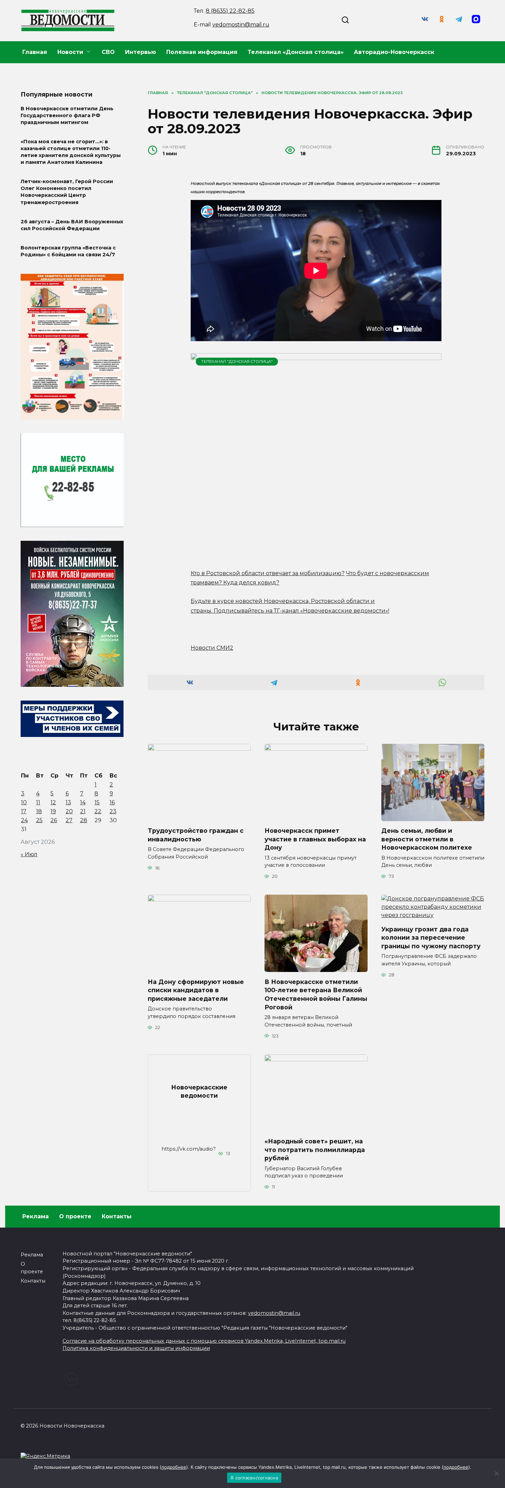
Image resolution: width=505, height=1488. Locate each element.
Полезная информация (201, 52)
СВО (108, 52)
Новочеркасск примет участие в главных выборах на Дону (315, 839)
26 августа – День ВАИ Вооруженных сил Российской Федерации (72, 225)
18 (39, 811)
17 (23, 811)
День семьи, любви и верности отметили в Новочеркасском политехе (426, 839)
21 (83, 811)
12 (53, 802)
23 (113, 811)
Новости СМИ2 (212, 648)
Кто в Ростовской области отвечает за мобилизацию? (268, 573)
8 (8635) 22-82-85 (230, 11)
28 (83, 820)
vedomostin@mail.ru (240, 24)
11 (38, 802)
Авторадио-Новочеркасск (394, 52)
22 (97, 811)
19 (53, 811)
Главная (34, 52)
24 (24, 820)
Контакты (117, 1216)
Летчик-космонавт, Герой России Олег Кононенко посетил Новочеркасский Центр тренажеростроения (67, 192)
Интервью (140, 52)
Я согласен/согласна (254, 1477)
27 (69, 820)
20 (69, 811)
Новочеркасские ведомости (199, 1091)
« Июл (29, 854)
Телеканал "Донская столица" (237, 361)
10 (24, 802)
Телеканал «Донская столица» (296, 52)
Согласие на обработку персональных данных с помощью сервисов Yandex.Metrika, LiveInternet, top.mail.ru (204, 1341)
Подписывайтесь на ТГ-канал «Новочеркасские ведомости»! (301, 610)
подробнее (173, 1467)
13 (68, 802)
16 (112, 802)
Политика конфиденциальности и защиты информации (136, 1348)
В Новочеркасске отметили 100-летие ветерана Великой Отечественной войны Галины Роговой (316, 994)
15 (97, 802)
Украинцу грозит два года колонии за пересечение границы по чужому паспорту (431, 937)
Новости (70, 52)
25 (39, 820)
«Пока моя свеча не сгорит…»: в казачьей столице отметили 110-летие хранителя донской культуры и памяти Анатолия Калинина (71, 151)
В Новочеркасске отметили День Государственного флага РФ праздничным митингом (67, 115)
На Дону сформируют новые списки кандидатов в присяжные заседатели (196, 990)
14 (83, 802)
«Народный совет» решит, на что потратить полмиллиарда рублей (315, 1150)
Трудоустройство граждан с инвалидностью (196, 835)
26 (53, 820)
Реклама (35, 1216)
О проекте (75, 1216)
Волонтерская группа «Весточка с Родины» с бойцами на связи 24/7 (68, 251)
